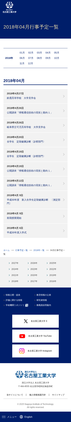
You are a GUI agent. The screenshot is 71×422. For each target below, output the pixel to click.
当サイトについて (15, 395)
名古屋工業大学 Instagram (40, 351)
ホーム (6, 250)
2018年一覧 (38, 250)
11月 (22, 63)
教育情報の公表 (44, 295)
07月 (30, 58)
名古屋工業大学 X (39, 321)
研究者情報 (42, 300)
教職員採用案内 (44, 305)
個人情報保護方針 (37, 395)
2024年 (15, 269)
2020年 (34, 275)
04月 (48, 52)
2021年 (15, 275)
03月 (39, 52)
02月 (30, 52)
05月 (56, 52)
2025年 (52, 263)
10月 (56, 58)
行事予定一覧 (21, 250)
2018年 (15, 281)
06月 (22, 58)
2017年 (34, 281)
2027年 (15, 263)
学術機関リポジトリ (15, 305)
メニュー (12, 416)
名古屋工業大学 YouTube (40, 336)
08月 (39, 58)
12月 (30, 63)
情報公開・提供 (13, 295)
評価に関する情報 (14, 300)
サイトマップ (58, 395)
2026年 (34, 263)
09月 (48, 58)
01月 (22, 52)
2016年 (52, 281)
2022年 (52, 269)
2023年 (34, 269)
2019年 (52, 275)
